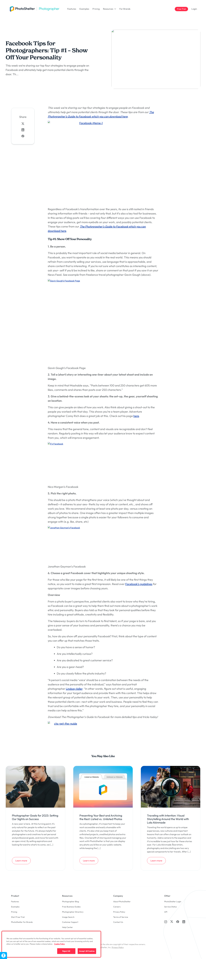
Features (71, 8)
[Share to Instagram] (22, 129)
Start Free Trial (18, 917)
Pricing (96, 8)
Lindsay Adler (74, 688)
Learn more (23, 860)
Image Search (68, 917)
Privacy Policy (119, 912)
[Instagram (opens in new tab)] (165, 921)
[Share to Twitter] (22, 123)
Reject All (66, 951)
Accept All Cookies (87, 951)
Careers (117, 906)
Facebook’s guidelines (138, 584)
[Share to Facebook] (22, 136)
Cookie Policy (59, 944)
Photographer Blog (70, 901)
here (136, 416)
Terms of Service (120, 917)
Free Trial (182, 9)
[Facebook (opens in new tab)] (177, 921)
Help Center (67, 927)
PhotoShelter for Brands (22, 922)
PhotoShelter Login (172, 901)
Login (194, 8)
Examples (84, 8)
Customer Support (70, 922)
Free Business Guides (71, 906)
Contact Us (118, 922)
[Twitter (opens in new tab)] (171, 921)
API (165, 912)
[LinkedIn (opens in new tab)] (183, 921)
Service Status (170, 906)
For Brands (124, 8)
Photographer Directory (72, 912)
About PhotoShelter (122, 901)
